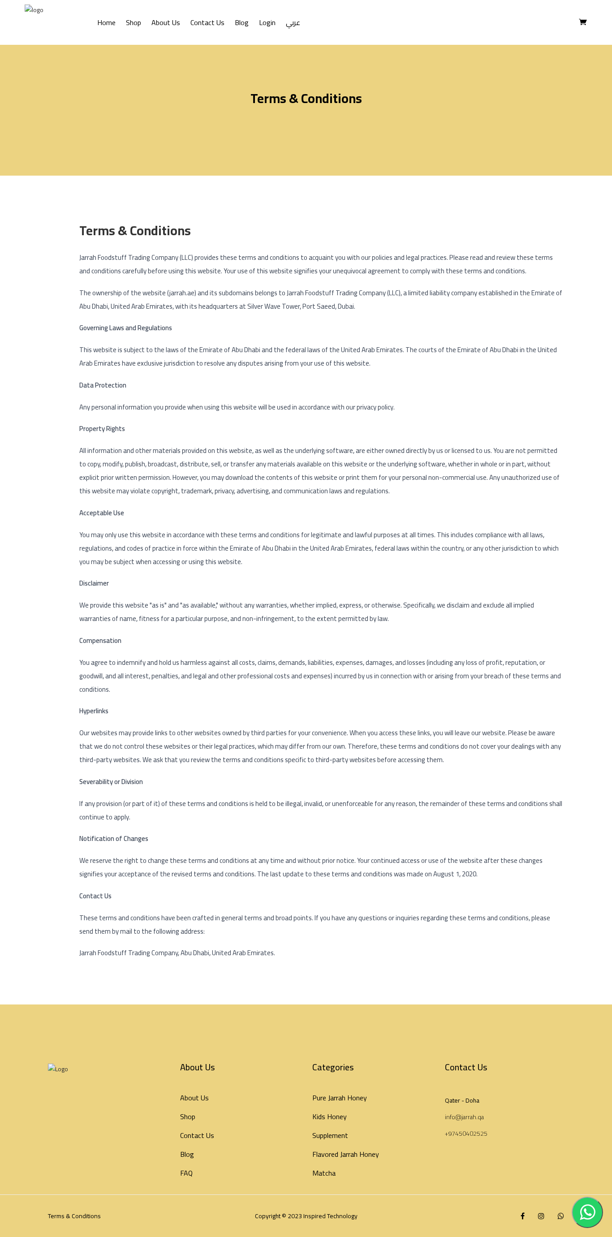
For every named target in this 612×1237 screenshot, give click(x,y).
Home (106, 22)
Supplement (330, 1135)
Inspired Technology (330, 1216)
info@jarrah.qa (464, 1117)
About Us (165, 22)
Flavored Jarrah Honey (345, 1154)
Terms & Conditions (74, 1216)
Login (267, 22)
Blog (242, 22)
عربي (293, 22)
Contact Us (207, 22)
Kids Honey (329, 1116)
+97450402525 (466, 1133)
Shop (133, 22)
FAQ (186, 1173)
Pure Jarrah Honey (339, 1097)
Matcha (324, 1173)
